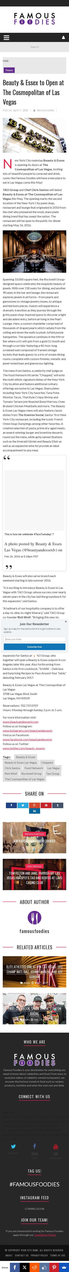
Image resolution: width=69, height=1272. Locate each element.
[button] (34, 624)
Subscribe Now (34, 646)
